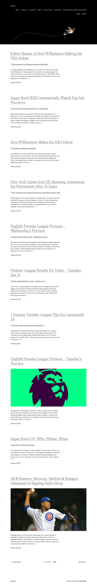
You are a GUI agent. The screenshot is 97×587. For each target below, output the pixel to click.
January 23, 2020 (16, 82)
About (17, 10)
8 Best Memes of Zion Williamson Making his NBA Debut (46, 55)
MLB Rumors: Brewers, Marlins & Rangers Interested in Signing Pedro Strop (44, 480)
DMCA (40, 10)
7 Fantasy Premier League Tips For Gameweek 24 (47, 316)
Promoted (57, 10)
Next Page (82, 562)
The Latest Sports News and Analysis (74, 10)
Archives (24, 10)
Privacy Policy (47, 10)
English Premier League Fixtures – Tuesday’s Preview (46, 361)
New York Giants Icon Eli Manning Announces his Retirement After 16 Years (48, 184)
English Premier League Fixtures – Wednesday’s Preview (38, 228)
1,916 (54, 562)
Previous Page (16, 562)
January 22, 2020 (16, 255)
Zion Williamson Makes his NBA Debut (42, 142)
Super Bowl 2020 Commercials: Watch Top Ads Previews (47, 99)
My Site (13, 6)
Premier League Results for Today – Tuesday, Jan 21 (46, 272)
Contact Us (32, 10)
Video (78, 14)
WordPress (82, 581)
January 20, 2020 (16, 547)
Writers (84, 14)
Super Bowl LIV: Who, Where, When (39, 438)
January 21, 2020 (15, 343)
